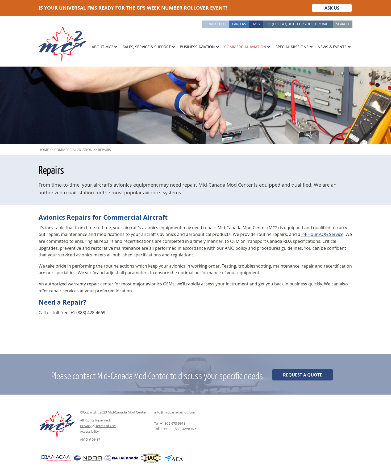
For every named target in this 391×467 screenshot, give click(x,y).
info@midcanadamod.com (175, 412)
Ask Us (332, 8)
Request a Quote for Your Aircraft (298, 24)
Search (342, 24)
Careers (239, 24)
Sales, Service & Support (147, 46)
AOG (256, 24)
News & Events (332, 46)
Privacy (85, 425)
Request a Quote (302, 375)
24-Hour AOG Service (322, 234)
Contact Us (215, 24)
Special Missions (292, 46)
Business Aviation (197, 46)
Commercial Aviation (245, 46)
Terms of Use (105, 425)
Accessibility (89, 431)
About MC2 (102, 46)
